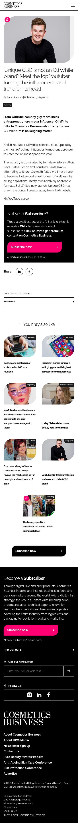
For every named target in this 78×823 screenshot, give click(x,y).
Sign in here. (38, 257)
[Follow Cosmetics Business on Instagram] (29, 696)
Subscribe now (21, 247)
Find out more (12, 650)
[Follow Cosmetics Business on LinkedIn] (39, 696)
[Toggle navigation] (73, 5)
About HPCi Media (16, 740)
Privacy (40, 815)
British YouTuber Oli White (21, 145)
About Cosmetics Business (22, 734)
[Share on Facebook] (29, 271)
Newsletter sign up (17, 746)
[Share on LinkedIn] (19, 271)
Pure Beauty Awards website (24, 757)
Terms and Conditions (18, 815)
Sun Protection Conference (23, 768)
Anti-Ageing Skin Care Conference (28, 762)
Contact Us (11, 751)
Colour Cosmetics (66, 385)
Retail (33, 441)
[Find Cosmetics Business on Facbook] (48, 696)
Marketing (7, 105)
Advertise (10, 773)
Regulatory (31, 385)
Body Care (69, 441)
